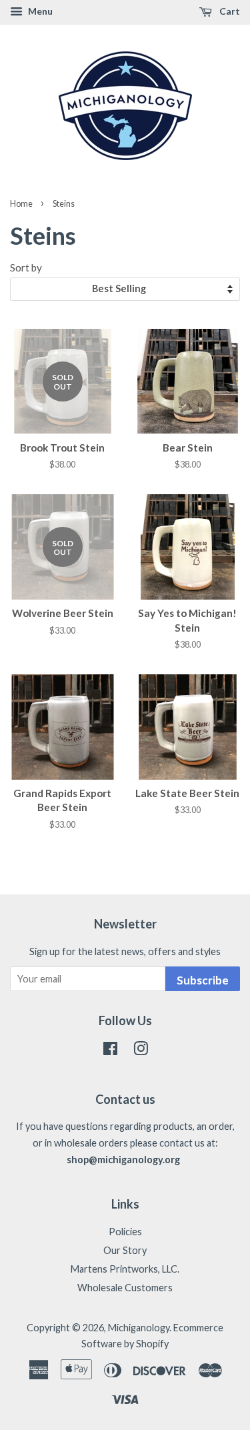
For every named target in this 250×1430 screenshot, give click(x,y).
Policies (125, 1231)
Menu (39, 11)
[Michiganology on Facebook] (110, 1050)
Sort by (26, 267)
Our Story (125, 1250)
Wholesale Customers (125, 1287)
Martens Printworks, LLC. (125, 1269)
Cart (228, 11)
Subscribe (203, 980)
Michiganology (138, 1327)
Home (21, 203)
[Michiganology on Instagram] (140, 1050)
